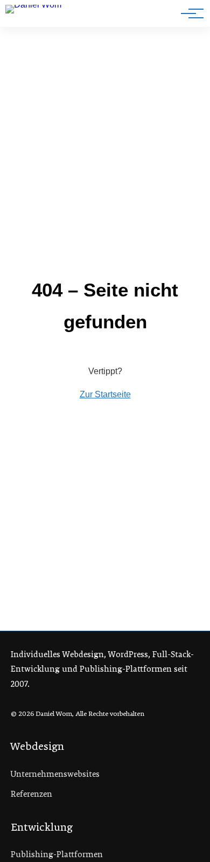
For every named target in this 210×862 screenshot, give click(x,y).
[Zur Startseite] (42, 15)
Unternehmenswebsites (55, 774)
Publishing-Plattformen (57, 854)
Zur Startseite (105, 394)
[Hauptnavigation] (188, 13)
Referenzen (31, 794)
